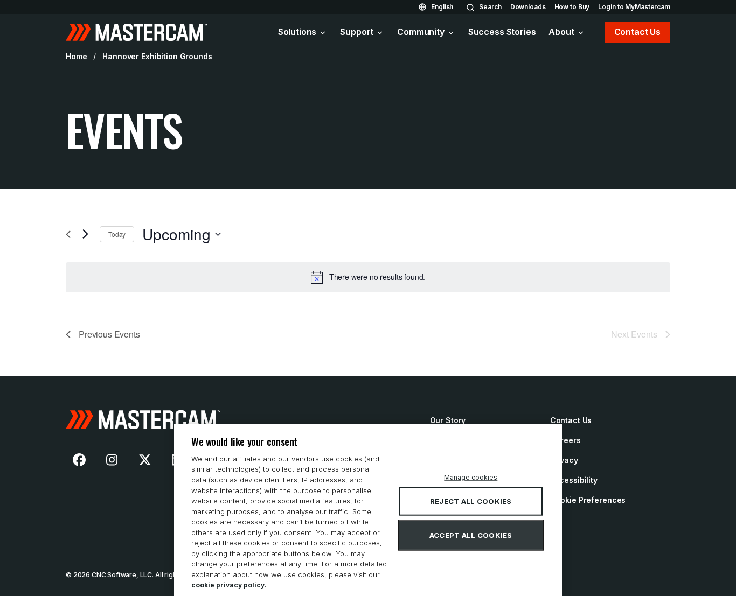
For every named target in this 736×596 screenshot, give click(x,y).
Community (421, 31)
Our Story (448, 420)
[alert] (368, 277)
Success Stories (502, 31)
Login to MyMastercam (634, 7)
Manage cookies (470, 477)
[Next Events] (85, 234)
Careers (565, 440)
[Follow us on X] (144, 459)
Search (490, 7)
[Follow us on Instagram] (112, 459)
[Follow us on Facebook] (79, 459)
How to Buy (572, 7)
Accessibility (574, 480)
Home (76, 56)
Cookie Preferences (588, 499)
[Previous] (72, 234)
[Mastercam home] (136, 32)
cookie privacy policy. (229, 585)
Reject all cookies (471, 501)
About (561, 31)
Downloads (528, 7)
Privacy (564, 460)
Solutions (297, 31)
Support (356, 31)
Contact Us (637, 31)
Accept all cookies (470, 535)
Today (117, 234)
